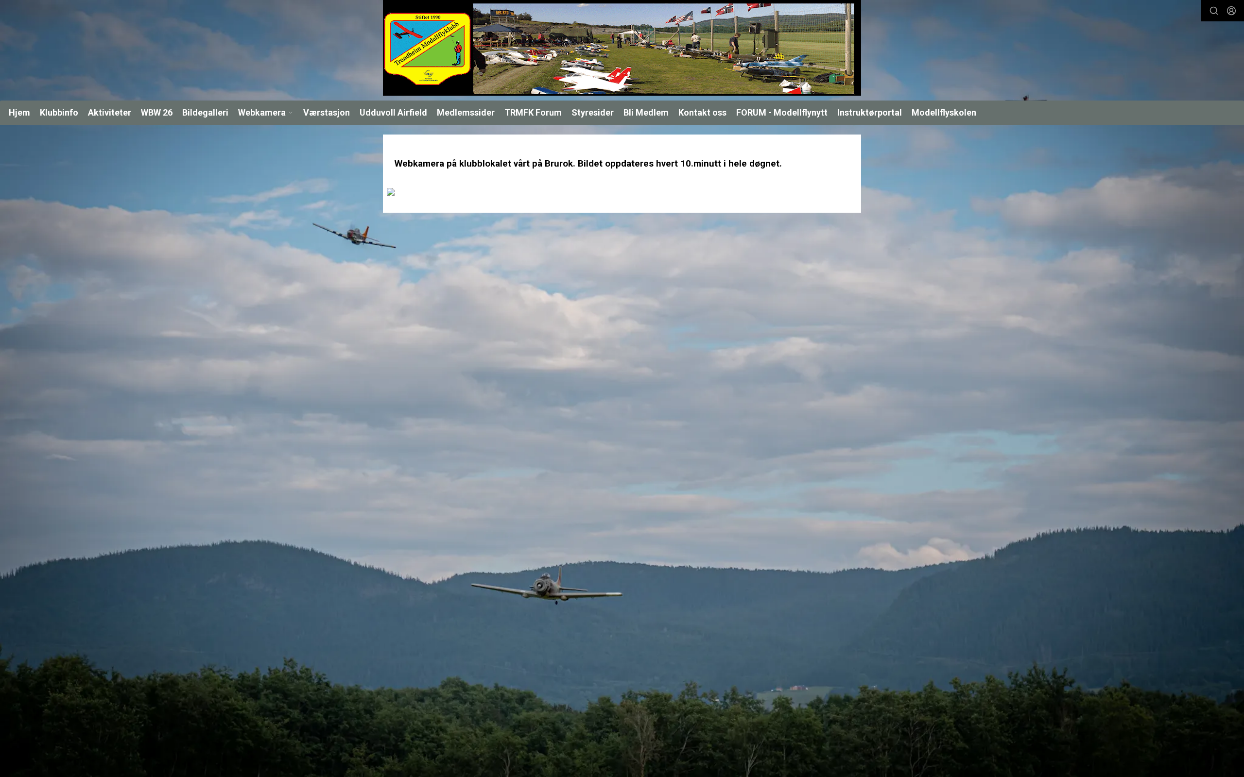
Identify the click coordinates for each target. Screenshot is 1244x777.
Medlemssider (466, 112)
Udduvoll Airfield (393, 112)
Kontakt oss (702, 112)
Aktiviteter (109, 112)
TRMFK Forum (533, 112)
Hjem (19, 112)
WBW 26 (157, 112)
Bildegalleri (205, 112)
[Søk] (1214, 10)
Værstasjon (326, 112)
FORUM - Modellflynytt (782, 112)
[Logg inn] (1231, 10)
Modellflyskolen (944, 112)
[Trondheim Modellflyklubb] (622, 48)
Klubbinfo (59, 112)
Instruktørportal (869, 112)
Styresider (592, 112)
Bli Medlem (646, 112)
